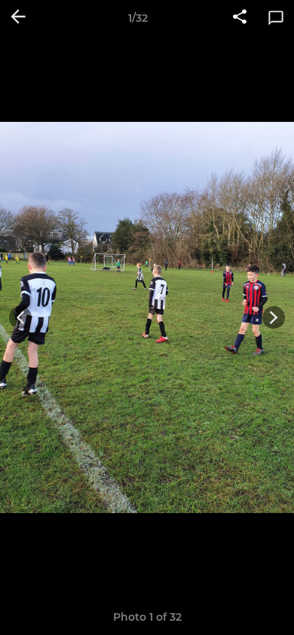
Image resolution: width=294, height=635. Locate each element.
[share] (240, 18)
